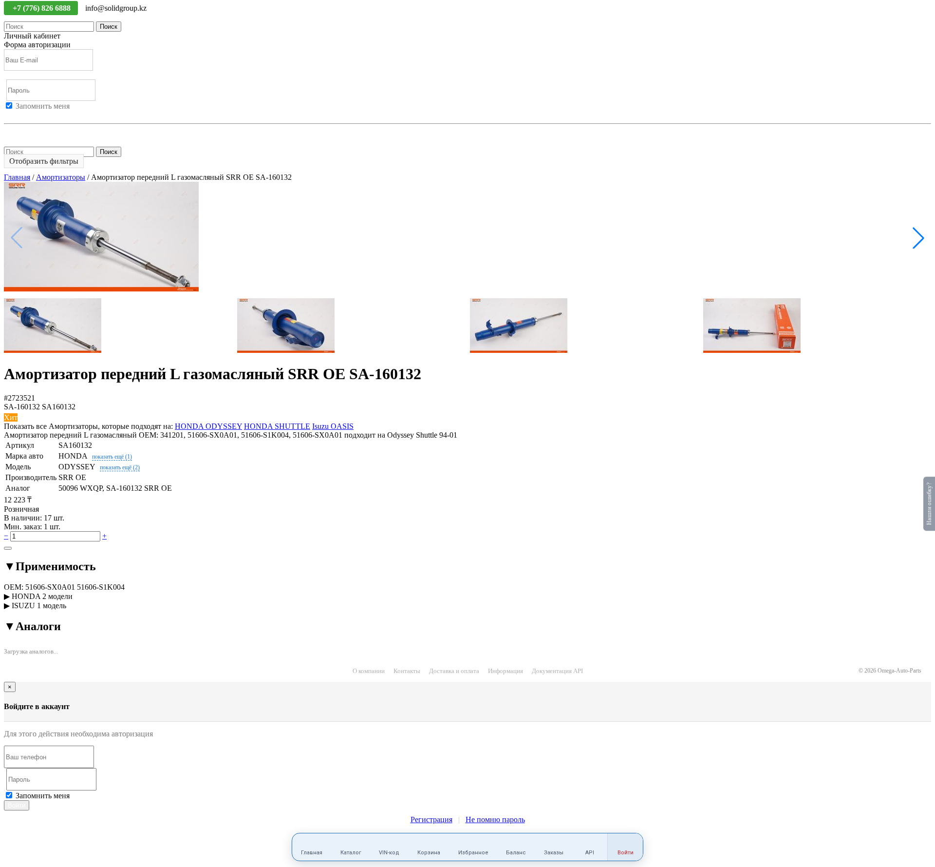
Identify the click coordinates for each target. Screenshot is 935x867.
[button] (918, 238)
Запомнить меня (43, 106)
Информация (505, 670)
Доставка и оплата (454, 670)
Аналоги (32, 626)
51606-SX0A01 (50, 587)
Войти (14, 115)
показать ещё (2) (120, 467)
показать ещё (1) (112, 456)
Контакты (406, 670)
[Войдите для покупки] (8, 548)
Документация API (557, 670)
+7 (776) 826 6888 (43, 8)
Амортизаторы (60, 177)
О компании (369, 670)
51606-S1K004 (101, 587)
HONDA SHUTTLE (277, 426)
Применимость (50, 566)
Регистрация (48, 115)
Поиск (108, 26)
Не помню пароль (33, 132)
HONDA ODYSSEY (208, 426)
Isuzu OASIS (333, 426)
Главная (17, 177)
